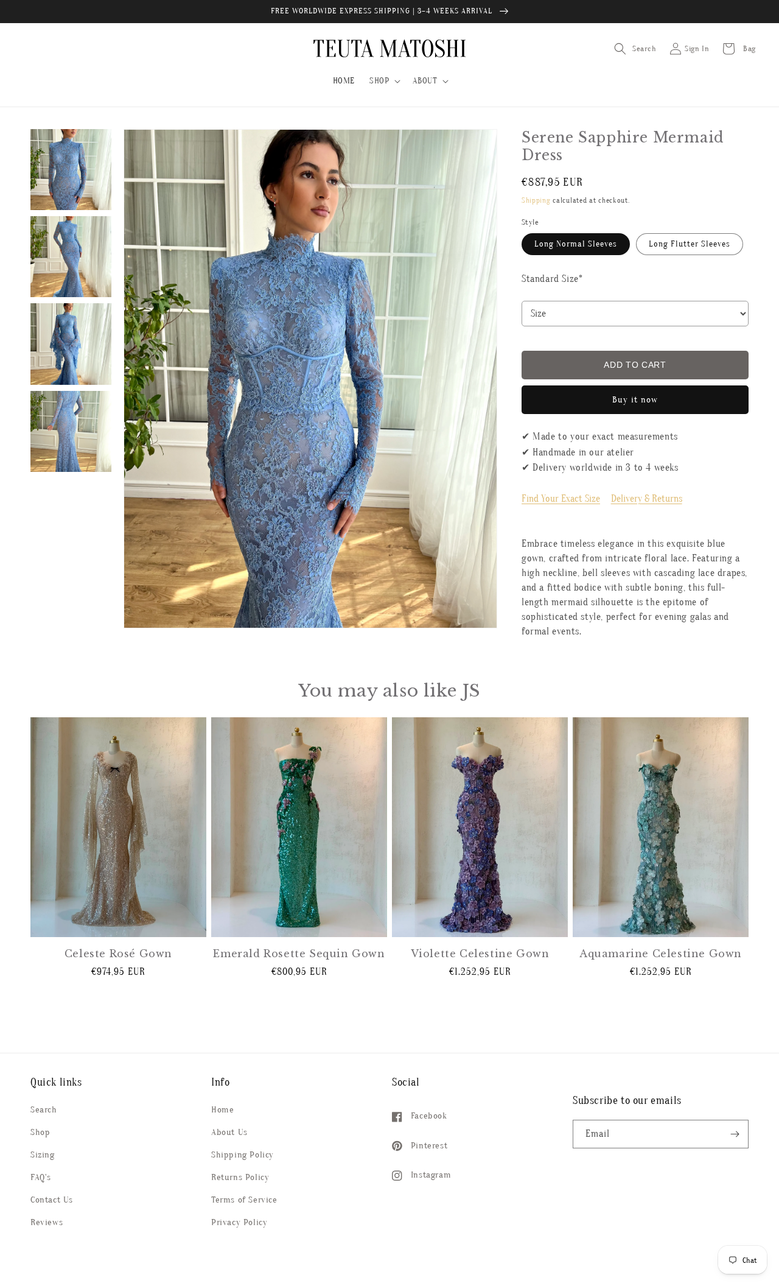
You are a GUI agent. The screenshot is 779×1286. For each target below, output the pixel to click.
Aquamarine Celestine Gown (660, 953)
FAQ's (40, 1177)
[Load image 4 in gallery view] (70, 343)
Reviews (46, 1222)
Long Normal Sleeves (575, 244)
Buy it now (635, 400)
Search (43, 1110)
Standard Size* (552, 278)
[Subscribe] (734, 1134)
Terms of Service (244, 1200)
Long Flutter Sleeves (689, 244)
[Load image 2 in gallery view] (70, 256)
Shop (40, 1132)
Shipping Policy (242, 1155)
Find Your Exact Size (561, 498)
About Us (229, 1132)
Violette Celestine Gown (480, 953)
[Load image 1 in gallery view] (70, 169)
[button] (383, 81)
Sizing (42, 1155)
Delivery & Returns (646, 498)
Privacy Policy (239, 1222)
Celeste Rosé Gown (118, 953)
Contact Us (51, 1200)
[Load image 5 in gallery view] (70, 431)
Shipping (536, 200)
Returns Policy (240, 1177)
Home (222, 1110)
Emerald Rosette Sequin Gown (299, 953)
